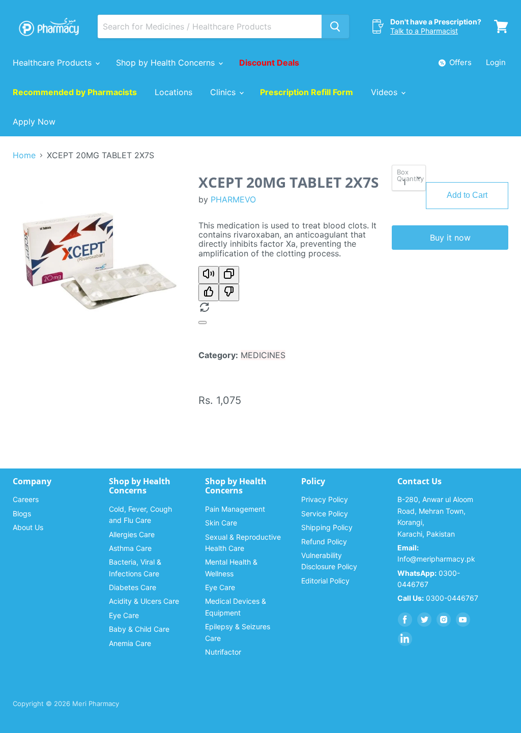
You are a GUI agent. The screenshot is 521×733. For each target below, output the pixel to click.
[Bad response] (229, 292)
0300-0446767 (437, 598)
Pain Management (235, 509)
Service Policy (324, 513)
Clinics (224, 92)
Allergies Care (132, 534)
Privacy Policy (324, 499)
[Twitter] (424, 619)
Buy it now (450, 237)
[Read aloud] (208, 274)
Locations (173, 92)
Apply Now (34, 121)
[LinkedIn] (405, 639)
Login (496, 62)
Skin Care (221, 522)
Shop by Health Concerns (166, 62)
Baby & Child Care (139, 629)
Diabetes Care (132, 587)
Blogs (22, 513)
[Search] (335, 26)
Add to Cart (467, 195)
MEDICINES (263, 355)
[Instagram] (444, 619)
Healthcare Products (53, 62)
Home (24, 155)
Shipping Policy (327, 527)
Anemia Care (130, 643)
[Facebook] (405, 619)
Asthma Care (130, 548)
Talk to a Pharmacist (424, 30)
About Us (28, 527)
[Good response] (208, 292)
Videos (385, 92)
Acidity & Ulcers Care (144, 601)
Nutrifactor (223, 652)
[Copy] (229, 274)
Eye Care (124, 615)
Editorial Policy (325, 580)
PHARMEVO (233, 199)
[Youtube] (463, 619)
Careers (26, 499)
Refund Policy (324, 541)
